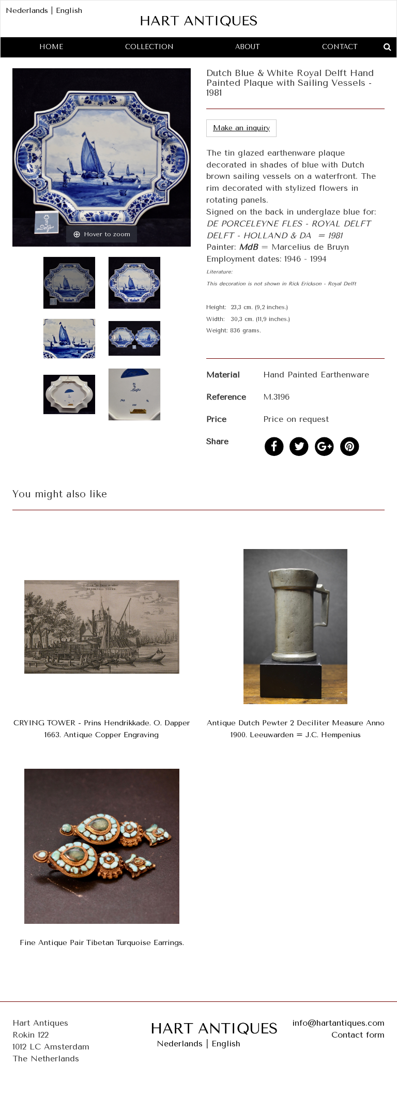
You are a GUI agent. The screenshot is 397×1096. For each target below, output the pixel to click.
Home (51, 47)
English (69, 10)
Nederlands (27, 10)
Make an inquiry (241, 128)
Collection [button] (149, 47)
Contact (340, 47)
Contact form (358, 1035)
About (247, 47)
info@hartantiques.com (338, 1023)
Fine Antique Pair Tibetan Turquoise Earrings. (102, 942)
